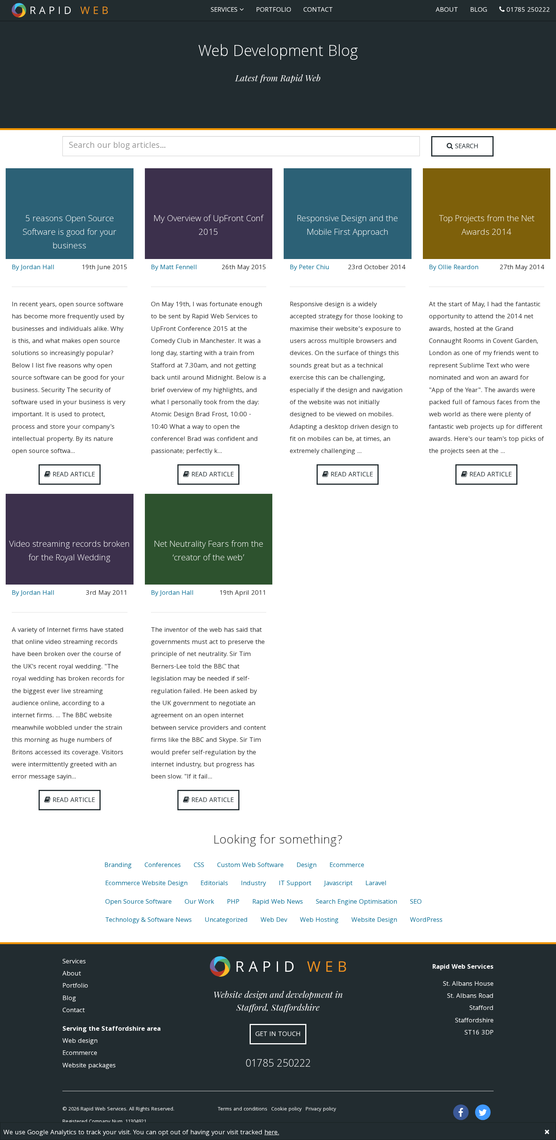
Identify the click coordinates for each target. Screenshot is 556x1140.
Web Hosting (319, 920)
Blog (478, 10)
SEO (416, 902)
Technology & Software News (148, 920)
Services (74, 962)
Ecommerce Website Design (146, 883)
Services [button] (225, 10)
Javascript (338, 883)
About (447, 10)
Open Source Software (138, 902)
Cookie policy (286, 1109)
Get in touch (278, 1034)
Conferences (162, 865)
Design (307, 865)
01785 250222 (527, 10)
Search (465, 146)
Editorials (214, 883)
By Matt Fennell (174, 267)
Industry (253, 883)
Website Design (374, 920)
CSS (199, 865)
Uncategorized (226, 920)
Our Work (199, 902)
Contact (318, 10)
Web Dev (274, 920)
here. (271, 1133)
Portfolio (273, 10)
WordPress (426, 920)
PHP (233, 902)
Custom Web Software (250, 865)
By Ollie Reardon (453, 267)
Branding (118, 865)
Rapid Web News (277, 902)
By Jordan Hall (33, 267)
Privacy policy (321, 1109)
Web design (80, 1041)
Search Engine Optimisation (356, 902)
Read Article (73, 475)
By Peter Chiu (309, 267)
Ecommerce (346, 865)
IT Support (295, 883)
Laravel (376, 883)
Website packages (89, 1066)
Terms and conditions (242, 1109)
